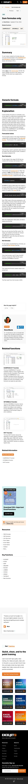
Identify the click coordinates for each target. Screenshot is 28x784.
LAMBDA (5, 570)
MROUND (7, 145)
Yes (7, 308)
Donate (15, 756)
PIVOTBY (5, 567)
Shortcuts (4, 756)
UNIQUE (5, 574)
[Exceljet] (9, 736)
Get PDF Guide (9, 513)
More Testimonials (9, 631)
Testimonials (17, 748)
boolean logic (14, 170)
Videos (3, 748)
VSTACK (5, 572)
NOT (22, 28)
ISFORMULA (15, 28)
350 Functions (6, 536)
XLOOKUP (5, 559)
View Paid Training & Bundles (11, 674)
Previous (11, 10)
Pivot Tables (6, 540)
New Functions (7, 578)
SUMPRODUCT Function (11, 368)
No (12, 308)
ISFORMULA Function (10, 402)
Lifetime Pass (9, 523)
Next (18, 10)
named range (14, 71)
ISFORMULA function (7, 175)
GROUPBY (5, 565)
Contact (16, 753)
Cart (20, 2)
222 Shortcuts (6, 538)
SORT (4, 563)
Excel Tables (6, 542)
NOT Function (8, 433)
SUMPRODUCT (6, 28)
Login (25, 2)
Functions (4, 751)
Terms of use (20, 778)
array (15, 190)
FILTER (5, 561)
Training (11, 646)
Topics (15, 751)
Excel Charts (6, 544)
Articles (4, 758)
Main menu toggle (2, 2)
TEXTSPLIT (6, 576)
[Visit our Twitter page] (14, 781)
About (15, 745)
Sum (4, 14)
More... (5, 549)
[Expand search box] (17, 2)
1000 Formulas (7, 534)
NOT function (11, 245)
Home (2, 7)
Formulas (7, 7)
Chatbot (5, 546)
